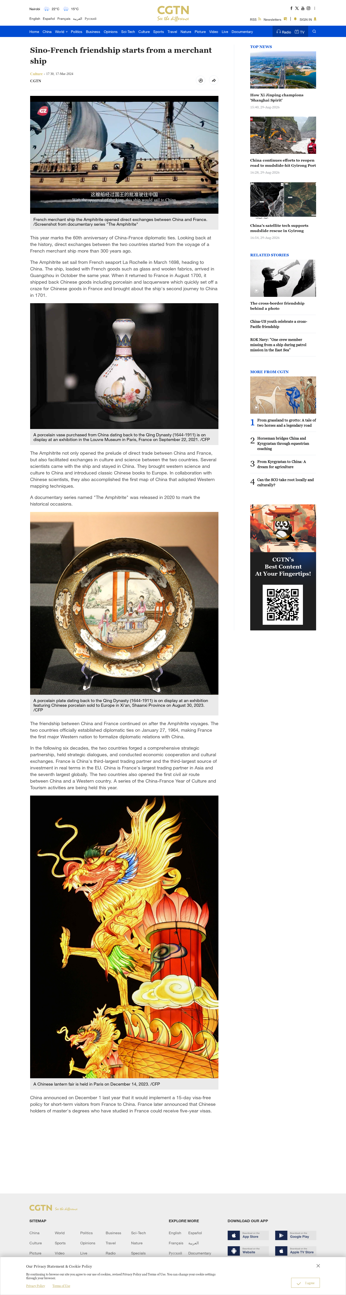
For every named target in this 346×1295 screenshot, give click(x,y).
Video (213, 31)
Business (93, 31)
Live (225, 31)
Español (49, 18)
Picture (200, 31)
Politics (76, 31)
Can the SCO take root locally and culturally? (285, 482)
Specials (138, 1253)
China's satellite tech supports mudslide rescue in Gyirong (279, 228)
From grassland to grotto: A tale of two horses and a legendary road (286, 422)
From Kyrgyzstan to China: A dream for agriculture (281, 464)
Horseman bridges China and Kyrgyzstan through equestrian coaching (283, 443)
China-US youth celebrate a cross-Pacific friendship (278, 324)
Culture (144, 31)
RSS (253, 19)
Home (34, 31)
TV (302, 32)
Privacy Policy (35, 1286)
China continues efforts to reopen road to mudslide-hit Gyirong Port (283, 162)
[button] (256, 290)
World (60, 31)
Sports (158, 31)
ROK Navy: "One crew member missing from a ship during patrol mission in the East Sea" (278, 344)
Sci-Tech (128, 31)
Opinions (111, 31)
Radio (286, 32)
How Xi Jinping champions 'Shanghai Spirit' (276, 97)
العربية (77, 18)
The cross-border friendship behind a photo (277, 305)
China (47, 31)
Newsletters (272, 19)
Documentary (242, 31)
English (34, 18)
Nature (186, 31)
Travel (172, 31)
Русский (91, 18)
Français (63, 18)
